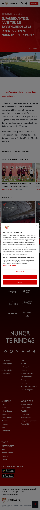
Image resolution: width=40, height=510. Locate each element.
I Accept (20, 282)
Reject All (20, 277)
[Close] (36, 225)
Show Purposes (20, 271)
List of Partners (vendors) (10, 265)
